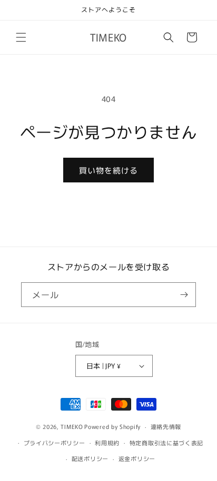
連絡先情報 (166, 426)
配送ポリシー (90, 458)
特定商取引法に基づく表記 (166, 442)
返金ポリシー (137, 458)
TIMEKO (72, 426)
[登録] (183, 294)
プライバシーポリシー (54, 442)
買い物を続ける (108, 170)
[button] (21, 37)
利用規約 (107, 442)
